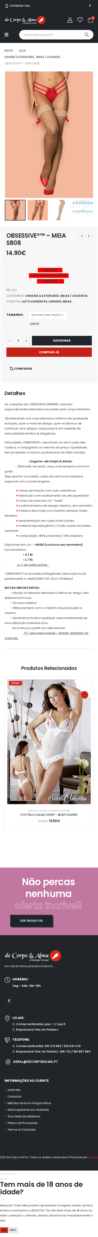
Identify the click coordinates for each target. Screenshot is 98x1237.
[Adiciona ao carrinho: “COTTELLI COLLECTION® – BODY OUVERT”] (84, 695)
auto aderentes (34, 301)
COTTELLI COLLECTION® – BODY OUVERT (49, 815)
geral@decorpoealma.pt (35, 1061)
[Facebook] (90, 5)
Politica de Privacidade (22, 1123)
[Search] (86, 34)
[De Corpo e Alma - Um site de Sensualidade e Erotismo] (25, 20)
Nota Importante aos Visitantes (28, 1110)
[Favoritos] (80, 20)
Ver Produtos (31, 921)
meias (67, 301)
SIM (4, 1230)
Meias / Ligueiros (74, 296)
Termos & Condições (22, 1130)
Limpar (34, 324)
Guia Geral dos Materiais (24, 1116)
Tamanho (14, 315)
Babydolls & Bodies (37, 810)
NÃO (13, 1230)
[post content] (49, 741)
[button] (10, 134)
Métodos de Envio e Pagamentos (29, 1103)
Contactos (14, 1096)
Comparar (23, 368)
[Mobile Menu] (9, 34)
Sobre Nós (14, 1090)
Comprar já (49, 352)
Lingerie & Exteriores (42, 296)
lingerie (55, 301)
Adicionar (61, 340)
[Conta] (70, 20)
